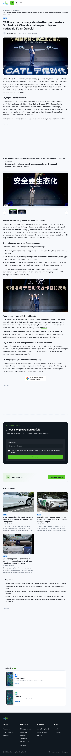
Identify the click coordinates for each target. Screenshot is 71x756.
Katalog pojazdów (25, 729)
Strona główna (7, 10)
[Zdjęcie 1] (13, 211)
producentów (17, 325)
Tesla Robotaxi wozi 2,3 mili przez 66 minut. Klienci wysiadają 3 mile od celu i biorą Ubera (18, 519)
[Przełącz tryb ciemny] (16, 3)
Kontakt (56, 729)
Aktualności (16, 10)
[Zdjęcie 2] (22, 211)
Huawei (44, 327)
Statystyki (23, 745)
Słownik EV (23, 732)
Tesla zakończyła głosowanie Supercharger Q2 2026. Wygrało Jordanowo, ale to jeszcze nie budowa (35, 600)
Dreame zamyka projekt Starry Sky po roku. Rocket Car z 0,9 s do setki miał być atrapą (34, 596)
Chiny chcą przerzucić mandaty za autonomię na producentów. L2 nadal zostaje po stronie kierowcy (17, 561)
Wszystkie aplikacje (43, 729)
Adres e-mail (12, 442)
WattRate (40, 735)
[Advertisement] (35, 139)
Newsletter (57, 732)
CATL (19, 224)
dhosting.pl (22, 752)
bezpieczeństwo (9, 272)
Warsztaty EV (24, 735)
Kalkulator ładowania (26, 742)
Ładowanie (23, 739)
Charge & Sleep (42, 732)
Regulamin (65, 752)
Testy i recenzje (8, 732)
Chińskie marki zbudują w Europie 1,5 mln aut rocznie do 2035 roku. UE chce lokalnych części (52, 519)
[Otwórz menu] (21, 3)
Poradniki (6, 735)
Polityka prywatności (54, 752)
